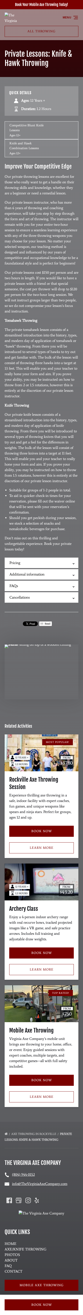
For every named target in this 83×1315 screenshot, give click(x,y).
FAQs (13, 586)
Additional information (26, 574)
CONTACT (13, 1271)
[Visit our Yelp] (37, 1200)
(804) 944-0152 (23, 1174)
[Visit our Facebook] (9, 1200)
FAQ (8, 1266)
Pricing (14, 563)
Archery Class (23, 908)
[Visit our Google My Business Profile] (19, 1200)
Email (47, 623)
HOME (10, 1243)
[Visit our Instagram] (28, 1200)
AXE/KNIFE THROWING (25, 1249)
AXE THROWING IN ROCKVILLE (34, 1134)
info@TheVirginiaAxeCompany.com (39, 1183)
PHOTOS (12, 1255)
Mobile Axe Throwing (31, 1030)
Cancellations (19, 597)
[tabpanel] (41, 669)
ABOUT (11, 1260)
